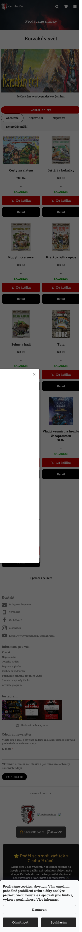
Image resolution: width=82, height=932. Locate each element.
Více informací (47, 899)
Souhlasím (59, 922)
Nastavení (39, 909)
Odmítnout (20, 922)
